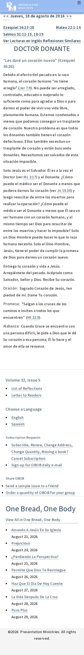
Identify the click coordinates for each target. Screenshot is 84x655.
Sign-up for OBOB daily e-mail (36, 465)
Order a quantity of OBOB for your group (40, 492)
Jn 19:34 (64, 190)
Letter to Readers (26, 395)
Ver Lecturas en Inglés (22, 40)
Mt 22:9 (33, 317)
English (17, 417)
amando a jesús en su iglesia (36, 529)
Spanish (18, 424)
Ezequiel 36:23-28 (18, 27)
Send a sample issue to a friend (32, 485)
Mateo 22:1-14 (68, 27)
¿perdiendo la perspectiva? (35, 556)
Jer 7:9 (25, 88)
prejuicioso (20, 543)
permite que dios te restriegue (38, 570)
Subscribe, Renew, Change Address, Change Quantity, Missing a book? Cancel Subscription (42, 452)
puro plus (19, 610)
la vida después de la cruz (34, 596)
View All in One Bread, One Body (33, 519)
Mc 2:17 (29, 177)
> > (68, 16)
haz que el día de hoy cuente (37, 583)
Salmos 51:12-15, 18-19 (23, 34)
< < (6, 16)
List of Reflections (26, 388)
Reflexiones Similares (62, 40)
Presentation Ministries (28, 6)
